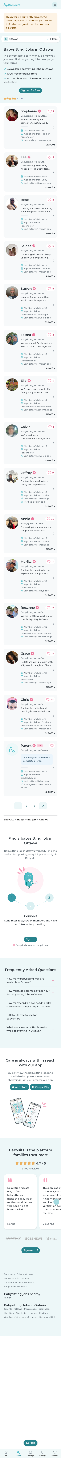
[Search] (6, 39)
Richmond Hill (47, 1317)
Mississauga (30, 1309)
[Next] (43, 805)
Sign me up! (30, 1250)
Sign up (30, 939)
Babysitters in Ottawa (15, 1286)
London (33, 1313)
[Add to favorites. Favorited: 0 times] (52, 745)
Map (32, 1442)
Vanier (7, 1297)
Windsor (20, 1317)
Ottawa (18, 1309)
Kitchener (32, 1317)
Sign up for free (30, 90)
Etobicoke (21, 1313)
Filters (53, 39)
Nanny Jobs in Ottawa (16, 1278)
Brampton (44, 1309)
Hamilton (9, 1313)
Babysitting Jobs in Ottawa (18, 1274)
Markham (44, 1313)
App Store (21, 1087)
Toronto (8, 1309)
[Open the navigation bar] (54, 4)
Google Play (42, 1087)
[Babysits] (12, 4)
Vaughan (8, 1317)
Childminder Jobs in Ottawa (19, 1282)
